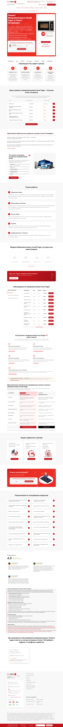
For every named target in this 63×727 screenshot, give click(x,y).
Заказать (51, 293)
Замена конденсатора (25, 631)
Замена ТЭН (13, 631)
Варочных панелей (30, 699)
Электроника (10, 292)
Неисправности (49, 61)
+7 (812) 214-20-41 (52, 1)
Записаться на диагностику (14, 380)
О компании (18, 7)
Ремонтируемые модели (30, 682)
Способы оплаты (29, 688)
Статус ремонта (43, 4)
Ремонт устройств (25, 7)
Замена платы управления (37, 631)
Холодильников (39, 704)
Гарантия (22, 61)
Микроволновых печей (30, 701)
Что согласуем (29, 61)
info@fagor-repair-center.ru (15, 686)
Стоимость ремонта (30, 673)
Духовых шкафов (39, 699)
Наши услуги (28, 684)
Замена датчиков (17, 632)
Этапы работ (37, 61)
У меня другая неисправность (31, 124)
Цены (17, 61)
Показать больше (31, 266)
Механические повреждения (13, 295)
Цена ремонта (31, 7)
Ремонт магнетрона (30, 632)
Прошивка (31, 631)
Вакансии (37, 7)
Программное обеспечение (13, 298)
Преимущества (10, 61)
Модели (43, 61)
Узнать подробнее (14, 458)
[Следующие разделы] (55, 61)
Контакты (41, 7)
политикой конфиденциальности (31, 483)
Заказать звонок (52, 4)
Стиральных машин (30, 704)
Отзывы (45, 7)
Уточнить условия (13, 177)
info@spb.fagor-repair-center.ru (18, 655)
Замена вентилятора (23, 632)
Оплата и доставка (29, 675)
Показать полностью (11, 148)
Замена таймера (18, 631)
